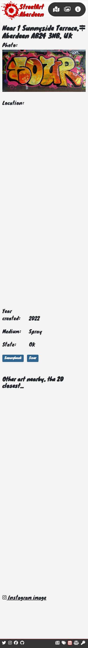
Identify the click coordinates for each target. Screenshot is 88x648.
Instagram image (26, 598)
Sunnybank (13, 358)
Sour (32, 358)
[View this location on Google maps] (82, 29)
